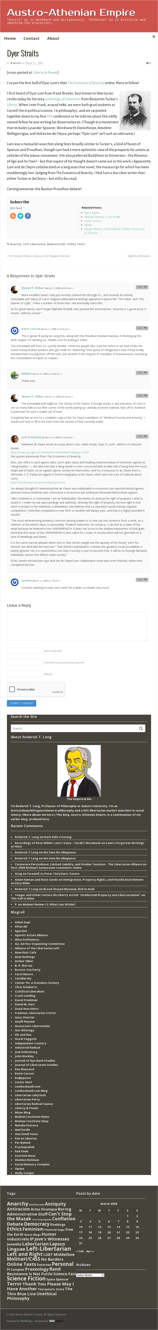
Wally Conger (24, 1173)
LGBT (48, 1254)
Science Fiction (26, 1278)
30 (137, 1238)
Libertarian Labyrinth (30, 1095)
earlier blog (19, 819)
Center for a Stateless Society (37, 983)
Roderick (15, 63)
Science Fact (64, 1273)
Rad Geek (21, 1151)
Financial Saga (54, 1229)
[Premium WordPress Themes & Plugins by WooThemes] (56, 1321)
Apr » (90, 1251)
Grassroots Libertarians (32, 1026)
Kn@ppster (23, 1078)
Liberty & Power (45, 73)
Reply (140, 287)
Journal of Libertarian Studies (36, 1065)
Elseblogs (58, 1224)
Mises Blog (22, 1112)
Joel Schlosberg (32, 437)
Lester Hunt (23, 1082)
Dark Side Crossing (57, 837)
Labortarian (35, 1244)
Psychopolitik (24, 1147)
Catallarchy (23, 978)
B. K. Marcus (23, 965)
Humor (49, 1234)
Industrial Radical (27, 1047)
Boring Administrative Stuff (39, 1211)
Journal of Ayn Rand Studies (35, 1060)
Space (50, 1279)
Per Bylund (22, 1142)
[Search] (141, 728)
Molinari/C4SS (56, 244)
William (26, 373)
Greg (18, 873)
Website (48, 674)
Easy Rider (22, 883)
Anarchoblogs (25, 957)
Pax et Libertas (26, 1138)
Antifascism (36, 1204)
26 (99, 1238)
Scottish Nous (25, 1155)
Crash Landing (25, 995)
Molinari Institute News (32, 1116)
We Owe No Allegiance (59, 852)
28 (118, 1238)
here (50, 814)
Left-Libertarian (34, 244)
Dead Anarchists (27, 1009)
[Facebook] (28, 216)
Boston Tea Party (27, 970)
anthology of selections (63, 99)
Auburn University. (94, 806)
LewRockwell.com (27, 1086)
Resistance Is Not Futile (30, 1273)
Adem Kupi (22, 922)
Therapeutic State (51, 1289)
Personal (63, 1263)
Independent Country (30, 1043)
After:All (21, 926)
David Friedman (26, 1000)
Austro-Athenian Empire (71, 13)
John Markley (24, 1056)
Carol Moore (24, 974)
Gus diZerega (24, 1030)
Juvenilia (14, 1244)
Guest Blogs (32, 1234)
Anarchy (15, 244)
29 (127, 1238)
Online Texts (76, 244)
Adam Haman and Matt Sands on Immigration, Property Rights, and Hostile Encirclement (79, 879)
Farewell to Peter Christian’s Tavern (53, 873)
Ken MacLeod (24, 1069)
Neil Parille (22, 1130)
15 (127, 1227)
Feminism (33, 1229)
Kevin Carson (30, 329)
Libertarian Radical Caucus (34, 1104)
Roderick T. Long (27, 837)
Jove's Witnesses (51, 1239)
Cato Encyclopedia (41, 1219)
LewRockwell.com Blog (31, 1091)
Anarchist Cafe (25, 952)
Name (52, 650)
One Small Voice (26, 1134)
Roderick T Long (26, 852)
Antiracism (18, 1209)
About (53, 38)
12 (99, 1227)
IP (32, 1239)
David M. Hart (25, 1004)
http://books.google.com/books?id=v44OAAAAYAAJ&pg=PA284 (50, 452)
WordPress (26, 1321)
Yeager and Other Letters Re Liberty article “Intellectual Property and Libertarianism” (78, 895)
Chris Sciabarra (26, 987)
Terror (14, 1283)
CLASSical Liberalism (29, 991)
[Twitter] (20, 216)
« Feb (80, 1251)
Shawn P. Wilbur (32, 288)
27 (109, 1238)
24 (80, 1238)
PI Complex (15, 1269)
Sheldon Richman (27, 1160)
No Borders (52, 1259)
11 (90, 1227)
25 (90, 1238)
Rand (55, 1269)
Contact (32, 38)
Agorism (21, 931)
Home (10, 38)
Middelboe (64, 1254)
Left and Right (25, 1254)
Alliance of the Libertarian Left (37, 948)
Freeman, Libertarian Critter (35, 1013)
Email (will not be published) (64, 662)
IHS (50, 116)
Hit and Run (23, 1034)
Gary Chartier (25, 1017)
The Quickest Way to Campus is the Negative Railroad (38, 256)
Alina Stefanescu (27, 939)
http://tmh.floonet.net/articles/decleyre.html (38, 482)
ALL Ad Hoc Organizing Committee (40, 944)
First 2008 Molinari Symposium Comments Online (46, 868)
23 (137, 1232)
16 (137, 1227)
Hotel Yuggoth (25, 1039)
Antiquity (55, 1204)
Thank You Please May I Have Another (40, 1286)
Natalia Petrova (26, 1125)
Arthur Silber (24, 961)
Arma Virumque (44, 1209)
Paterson (44, 1265)
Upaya (19, 1168)
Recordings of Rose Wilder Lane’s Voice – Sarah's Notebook (58, 843)
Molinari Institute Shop (32, 1121)
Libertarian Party (27, 1099)
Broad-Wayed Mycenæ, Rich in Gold (68, 889)
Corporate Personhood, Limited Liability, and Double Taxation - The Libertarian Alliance (78, 864)
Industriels (18, 1239)
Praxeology (37, 1269)
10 (80, 1227)
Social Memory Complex (32, 1164)
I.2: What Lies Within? (49, 904)
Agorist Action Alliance (31, 935)
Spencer (62, 1279)
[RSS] (13, 216)
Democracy (37, 1224)
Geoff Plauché (25, 1021)
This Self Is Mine (22, 898)
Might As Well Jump (139, 256)
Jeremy (26, 580)
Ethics (14, 1228)
